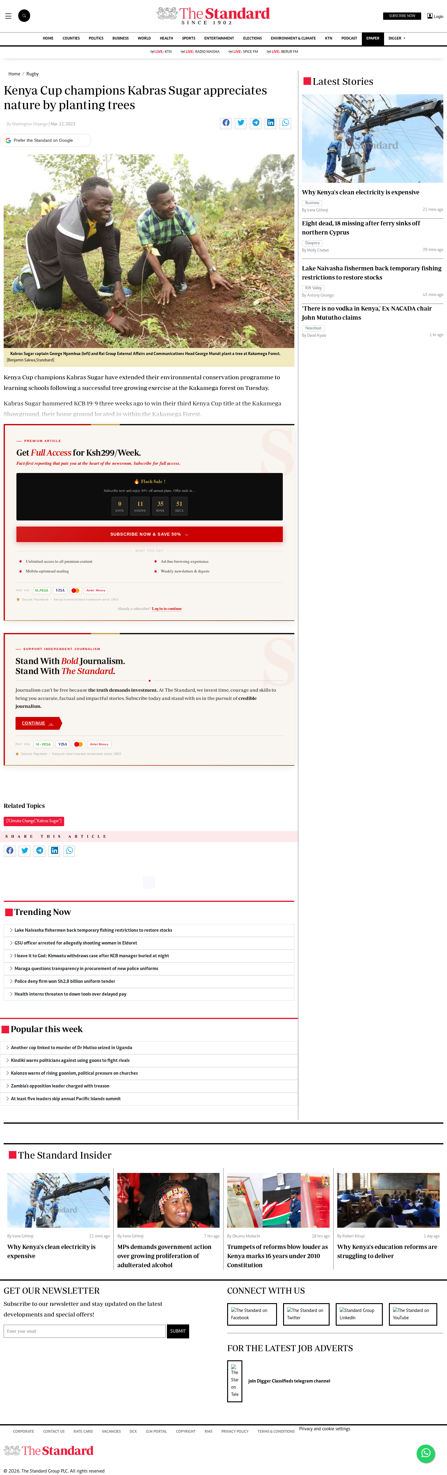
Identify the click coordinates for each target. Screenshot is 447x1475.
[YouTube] (416, 1314)
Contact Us (53, 1432)
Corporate (23, 1432)
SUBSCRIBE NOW (402, 16)
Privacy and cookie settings (324, 1429)
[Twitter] (309, 1314)
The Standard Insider (65, 1155)
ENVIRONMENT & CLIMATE (293, 39)
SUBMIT (178, 1331)
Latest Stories (343, 81)
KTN (328, 39)
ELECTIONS (252, 39)
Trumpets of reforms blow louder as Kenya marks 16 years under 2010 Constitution (277, 1255)
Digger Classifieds (274, 1381)
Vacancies (111, 1432)
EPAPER (372, 39)
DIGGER (395, 39)
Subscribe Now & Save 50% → (149, 534)
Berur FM (285, 52)
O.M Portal (156, 1432)
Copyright (186, 1432)
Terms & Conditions (276, 1432)
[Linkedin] (362, 1314)
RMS (208, 1432)
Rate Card (83, 1432)
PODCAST (349, 39)
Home (14, 74)
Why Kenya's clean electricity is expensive (360, 192)
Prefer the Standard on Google (43, 140)
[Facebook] (255, 1314)
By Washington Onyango (28, 124)
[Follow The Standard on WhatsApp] (426, 1454)
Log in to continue (167, 608)
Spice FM (246, 52)
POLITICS (96, 39)
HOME (48, 39)
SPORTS (188, 39)
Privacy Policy (234, 1432)
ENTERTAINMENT (219, 39)
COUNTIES (71, 39)
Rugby (32, 74)
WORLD (144, 39)
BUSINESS (121, 39)
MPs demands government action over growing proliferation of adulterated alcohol (164, 1255)
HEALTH (166, 39)
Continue (38, 723)
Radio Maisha (203, 52)
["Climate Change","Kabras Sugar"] (33, 821)
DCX (133, 1432)
